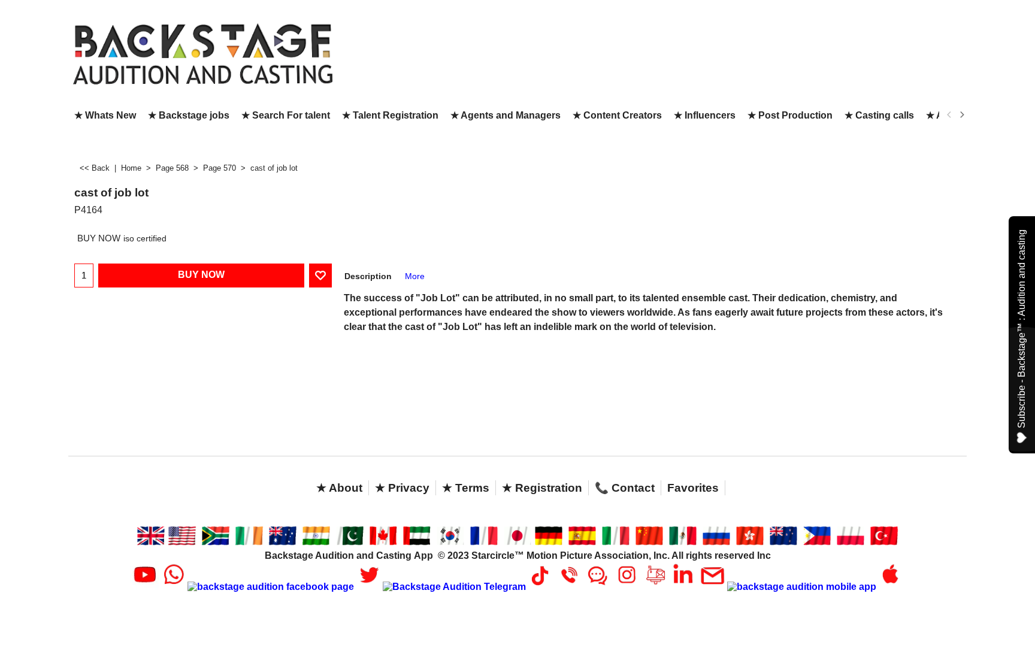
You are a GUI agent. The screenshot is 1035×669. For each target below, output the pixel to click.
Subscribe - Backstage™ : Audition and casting (1021, 328)
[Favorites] (320, 275)
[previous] (949, 115)
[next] (961, 115)
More (415, 276)
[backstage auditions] (203, 53)
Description (368, 276)
